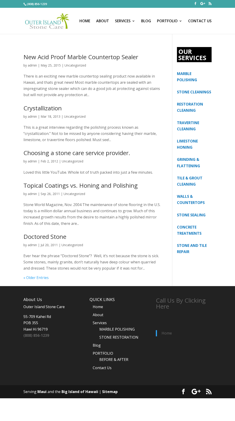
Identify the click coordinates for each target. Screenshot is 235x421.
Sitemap (110, 391)
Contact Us (200, 21)
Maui (42, 391)
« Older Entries (36, 277)
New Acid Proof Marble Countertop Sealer (80, 57)
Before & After (113, 359)
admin (32, 65)
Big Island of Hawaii (80, 391)
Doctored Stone (44, 236)
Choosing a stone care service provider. (76, 153)
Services (123, 21)
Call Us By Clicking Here (181, 303)
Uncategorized (75, 65)
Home (84, 21)
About (102, 21)
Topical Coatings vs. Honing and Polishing (80, 185)
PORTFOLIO (167, 21)
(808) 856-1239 (36, 335)
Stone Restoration (118, 337)
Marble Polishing (117, 329)
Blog (146, 21)
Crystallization (42, 108)
